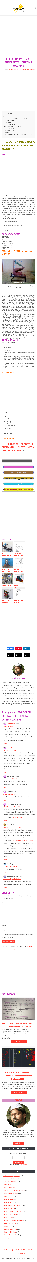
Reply (5, 743)
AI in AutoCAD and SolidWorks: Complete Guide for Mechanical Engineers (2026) (18, 1075)
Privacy (30, 1250)
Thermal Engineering (10, 1235)
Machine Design (8, 1199)
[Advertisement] (18, 38)
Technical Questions (10, 1229)
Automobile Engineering (11, 1176)
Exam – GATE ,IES (9, 1185)
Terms (14, 1253)
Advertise (21, 1253)
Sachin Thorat (13, 69)
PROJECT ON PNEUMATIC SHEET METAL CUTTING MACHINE (16, 119)
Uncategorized (8, 1238)
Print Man (10, 748)
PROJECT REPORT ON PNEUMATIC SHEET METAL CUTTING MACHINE (20, 135)
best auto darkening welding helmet (23, 840)
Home (6, 1250)
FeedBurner (23, 1165)
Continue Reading (18, 1042)
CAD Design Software (10, 1179)
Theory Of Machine (9, 1232)
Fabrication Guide (9, 1188)
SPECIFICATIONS (11, 124)
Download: (7, 132)
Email (4, 930)
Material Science (9, 1208)
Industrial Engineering (10, 1193)
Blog (11, 1250)
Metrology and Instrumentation (13, 1220)
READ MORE (18, 1143)
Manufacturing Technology (12, 1205)
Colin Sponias (11, 723)
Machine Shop (8, 1202)
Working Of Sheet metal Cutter (13, 126)
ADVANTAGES (10, 130)
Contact (23, 1250)
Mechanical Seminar (10, 1214)
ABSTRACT (9, 122)
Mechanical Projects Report (12, 1211)
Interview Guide (8, 1196)
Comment (5, 903)
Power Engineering (9, 1223)
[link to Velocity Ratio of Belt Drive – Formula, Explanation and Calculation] (18, 1008)
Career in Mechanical (10, 1182)
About (17, 1250)
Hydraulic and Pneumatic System (14, 1190)
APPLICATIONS (11, 128)
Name (4, 926)
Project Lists (7, 1226)
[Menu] (3, 8)
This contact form (16, 817)
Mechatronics (8, 1217)
